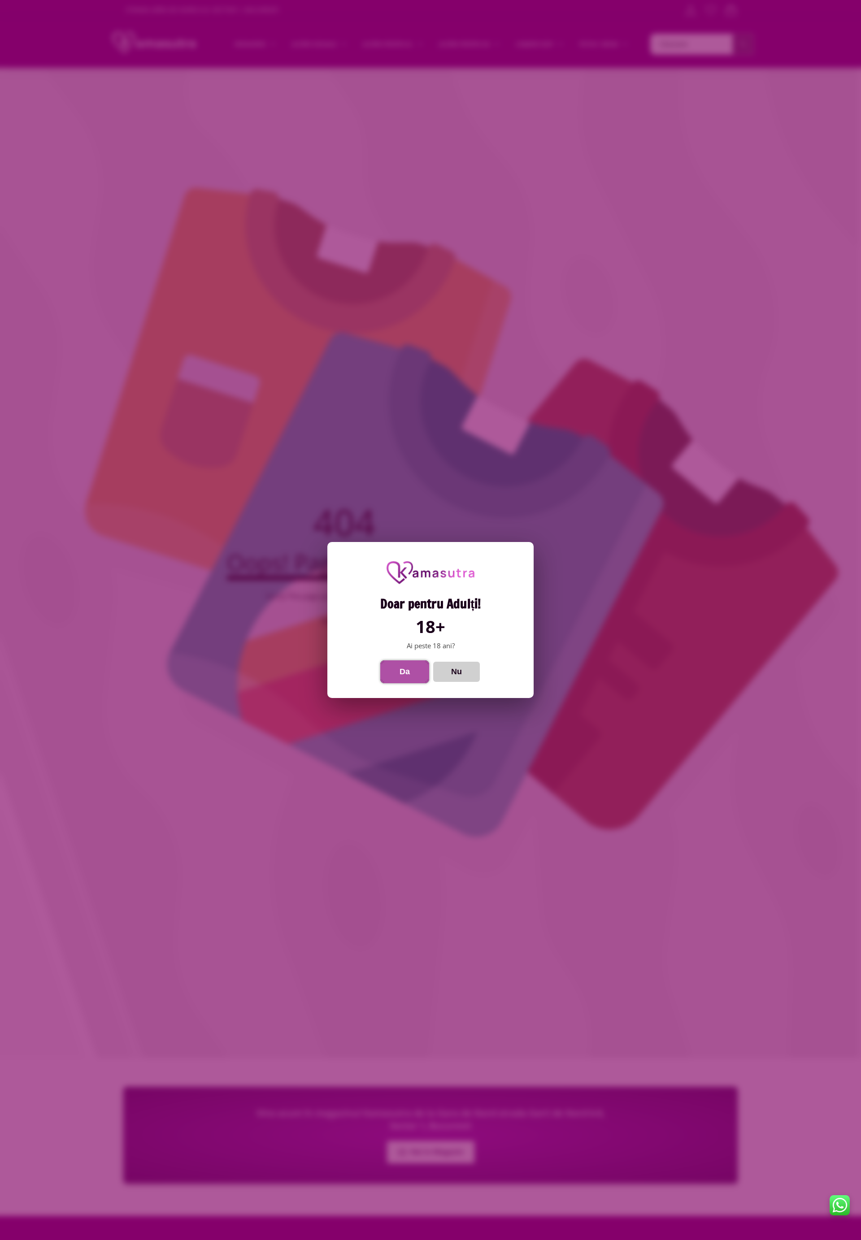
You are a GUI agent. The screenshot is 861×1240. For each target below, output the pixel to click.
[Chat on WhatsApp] (840, 1205)
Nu (456, 671)
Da (405, 671)
